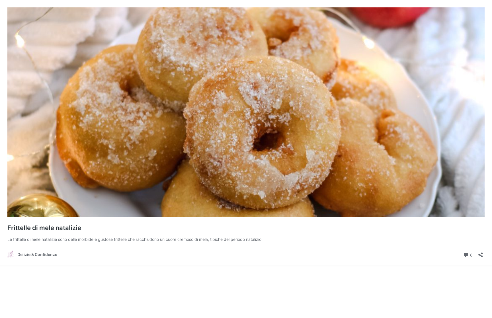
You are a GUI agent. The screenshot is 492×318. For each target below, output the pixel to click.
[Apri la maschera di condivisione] (481, 253)
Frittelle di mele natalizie (44, 227)
